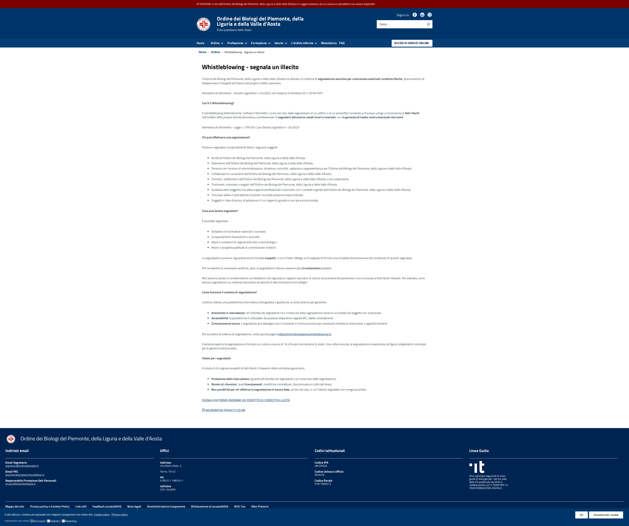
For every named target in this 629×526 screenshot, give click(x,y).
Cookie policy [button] (102, 514)
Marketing (70, 521)
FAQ (342, 43)
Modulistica (329, 43)
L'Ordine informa (302, 43)
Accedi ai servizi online (411, 43)
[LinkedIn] (422, 15)
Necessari (39, 521)
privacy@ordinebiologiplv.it (20, 484)
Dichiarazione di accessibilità (209, 506)
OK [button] (581, 515)
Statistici (55, 521)
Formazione (259, 43)
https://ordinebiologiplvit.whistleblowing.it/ (305, 334)
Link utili (81, 506)
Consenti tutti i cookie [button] (606, 515)
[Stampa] (428, 24)
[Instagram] (430, 15)
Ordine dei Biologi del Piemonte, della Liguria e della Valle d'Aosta (260, 24)
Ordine (215, 43)
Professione (235, 43)
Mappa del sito (14, 506)
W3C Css (239, 506)
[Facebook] (415, 15)
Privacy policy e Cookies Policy (49, 506)
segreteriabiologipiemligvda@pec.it (24, 475)
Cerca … (384, 24)
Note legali (134, 506)
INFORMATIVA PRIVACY (225, 410)
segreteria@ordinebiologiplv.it (22, 466)
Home (200, 43)
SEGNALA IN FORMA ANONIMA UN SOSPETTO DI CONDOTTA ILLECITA (246, 400)
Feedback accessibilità (107, 506)
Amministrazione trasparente (166, 506)
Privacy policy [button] (120, 514)
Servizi (279, 43)
